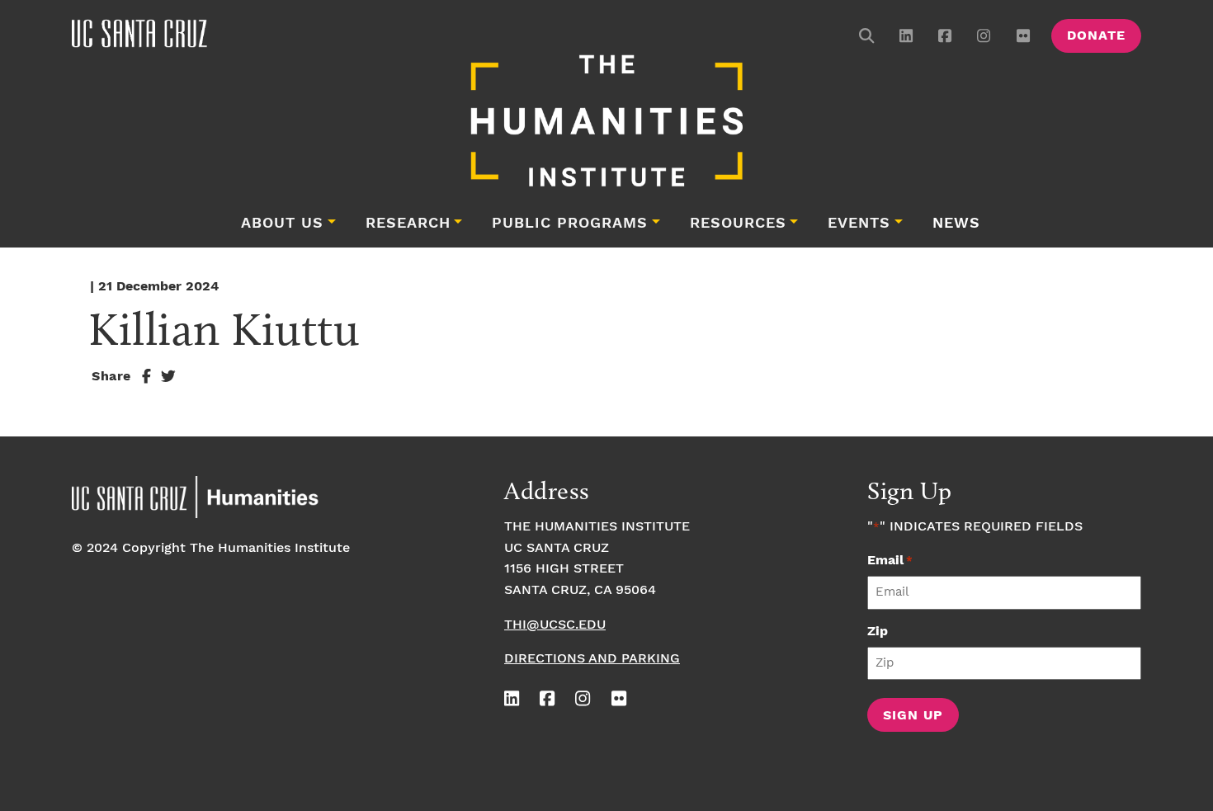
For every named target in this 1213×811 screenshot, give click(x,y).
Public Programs (570, 224)
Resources (738, 224)
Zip (877, 631)
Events (859, 224)
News (956, 224)
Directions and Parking (592, 658)
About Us (282, 224)
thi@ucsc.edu (555, 625)
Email (890, 560)
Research (408, 224)
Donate (1096, 36)
